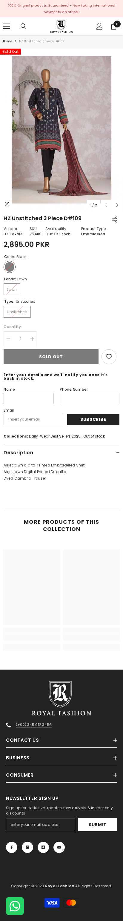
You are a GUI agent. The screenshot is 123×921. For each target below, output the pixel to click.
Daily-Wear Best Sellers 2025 (55, 436)
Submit (98, 825)
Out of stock (94, 436)
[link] (31, 637)
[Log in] (99, 26)
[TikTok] (43, 847)
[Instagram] (27, 847)
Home (7, 41)
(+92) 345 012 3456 (34, 724)
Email (9, 410)
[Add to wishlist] (109, 356)
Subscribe (93, 419)
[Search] (23, 26)
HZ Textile (13, 234)
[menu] (6, 26)
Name (9, 389)
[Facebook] (11, 847)
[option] (61, 130)
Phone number (74, 389)
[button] (106, 205)
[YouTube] (59, 847)
